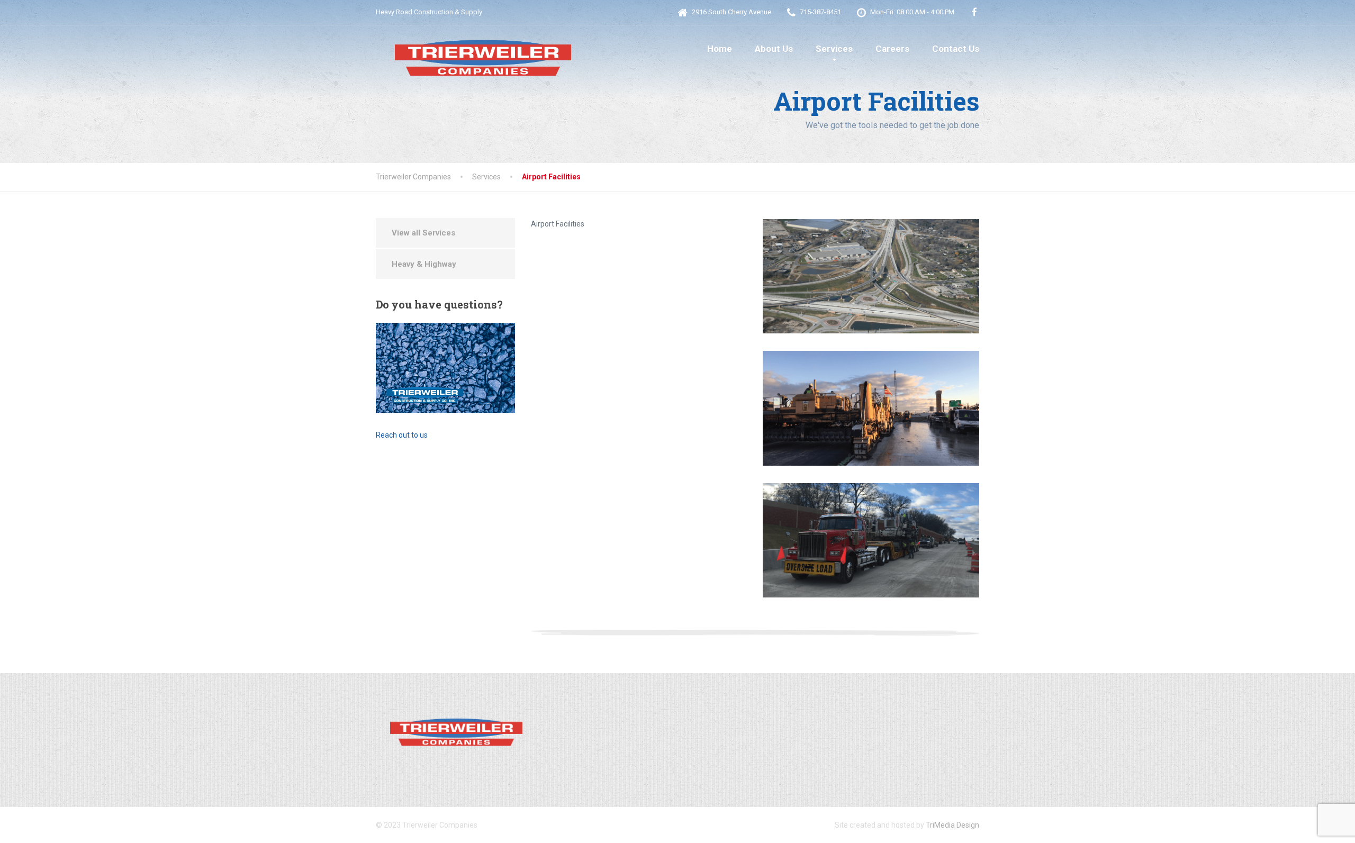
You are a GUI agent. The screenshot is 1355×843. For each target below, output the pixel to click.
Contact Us (955, 48)
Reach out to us (402, 435)
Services (834, 48)
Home (719, 48)
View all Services (423, 233)
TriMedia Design (952, 825)
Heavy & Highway (424, 264)
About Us (774, 48)
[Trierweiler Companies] (482, 52)
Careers (892, 48)
